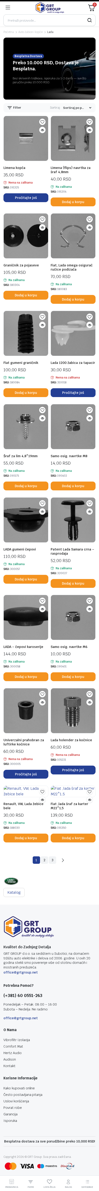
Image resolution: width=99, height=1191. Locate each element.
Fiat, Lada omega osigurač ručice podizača (72, 267)
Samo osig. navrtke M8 (69, 456)
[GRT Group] (50, 7)
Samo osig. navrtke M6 (69, 647)
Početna (8, 32)
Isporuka (10, 1121)
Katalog (14, 892)
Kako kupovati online (19, 1088)
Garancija (10, 1114)
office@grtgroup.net (20, 972)
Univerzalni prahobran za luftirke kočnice (23, 742)
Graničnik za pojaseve (21, 265)
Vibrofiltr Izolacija (16, 1040)
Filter (16, 108)
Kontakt (9, 1066)
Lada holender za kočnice (71, 740)
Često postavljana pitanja (22, 1095)
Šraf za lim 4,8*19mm (20, 456)
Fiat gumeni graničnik (20, 363)
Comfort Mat (13, 1046)
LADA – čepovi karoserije (23, 647)
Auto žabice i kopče (30, 32)
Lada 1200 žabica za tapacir (73, 363)
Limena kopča (14, 168)
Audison (9, 1059)
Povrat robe (12, 1108)
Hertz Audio (12, 1053)
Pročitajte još (26, 198)
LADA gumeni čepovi (19, 549)
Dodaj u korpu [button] (73, 202)
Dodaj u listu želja (42, 122)
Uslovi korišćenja (16, 1101)
